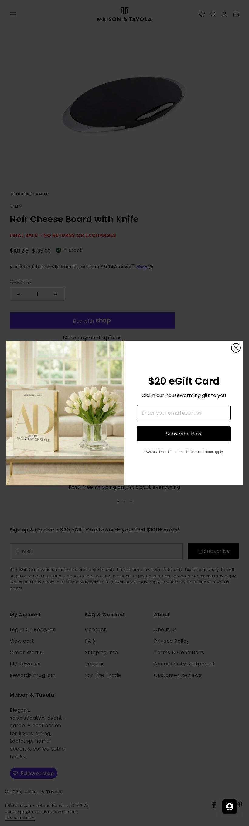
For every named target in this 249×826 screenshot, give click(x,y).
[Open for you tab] (229, 806)
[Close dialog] (235, 347)
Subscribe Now (183, 433)
